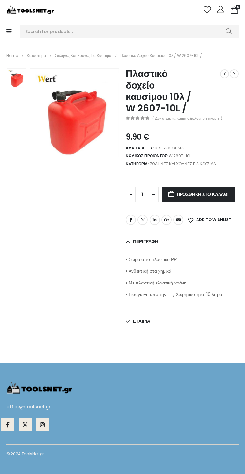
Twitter (142, 220)
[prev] (224, 73)
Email (178, 220)
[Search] (229, 31)
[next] (234, 73)
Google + (166, 220)
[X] (25, 424)
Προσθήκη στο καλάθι (203, 194)
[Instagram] (42, 424)
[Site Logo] (30, 10)
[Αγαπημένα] (208, 10)
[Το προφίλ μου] (221, 10)
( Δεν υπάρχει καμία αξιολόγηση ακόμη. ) (187, 118)
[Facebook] (7, 424)
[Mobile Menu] (9, 31)
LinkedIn (155, 220)
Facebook (131, 220)
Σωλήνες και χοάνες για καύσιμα (183, 164)
